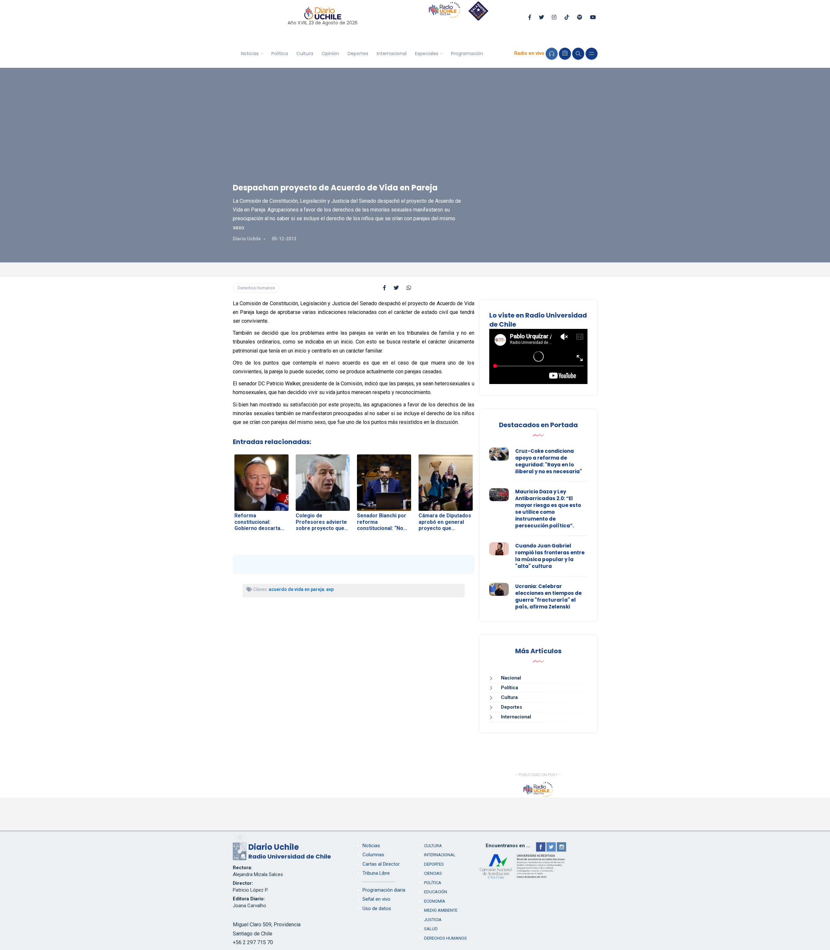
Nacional (511, 678)
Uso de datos (376, 908)
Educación (435, 891)
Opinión (330, 53)
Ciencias (433, 873)
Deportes (358, 53)
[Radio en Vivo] (552, 54)
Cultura (304, 53)
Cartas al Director (381, 864)
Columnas (373, 855)
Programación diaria (383, 890)
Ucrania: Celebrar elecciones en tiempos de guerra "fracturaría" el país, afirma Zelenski (548, 596)
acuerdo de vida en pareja (296, 589)
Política (279, 53)
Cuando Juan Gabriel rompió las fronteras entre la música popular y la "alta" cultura (550, 556)
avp (330, 589)
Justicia (433, 919)
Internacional (392, 53)
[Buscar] (578, 54)
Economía (434, 901)
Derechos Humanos (256, 287)
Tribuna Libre (376, 873)
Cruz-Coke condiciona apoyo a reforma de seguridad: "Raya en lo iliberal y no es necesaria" (548, 461)
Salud (431, 928)
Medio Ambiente (440, 910)
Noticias (250, 53)
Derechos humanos (445, 938)
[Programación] (565, 54)
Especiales (426, 53)
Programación (467, 53)
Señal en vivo (376, 899)
